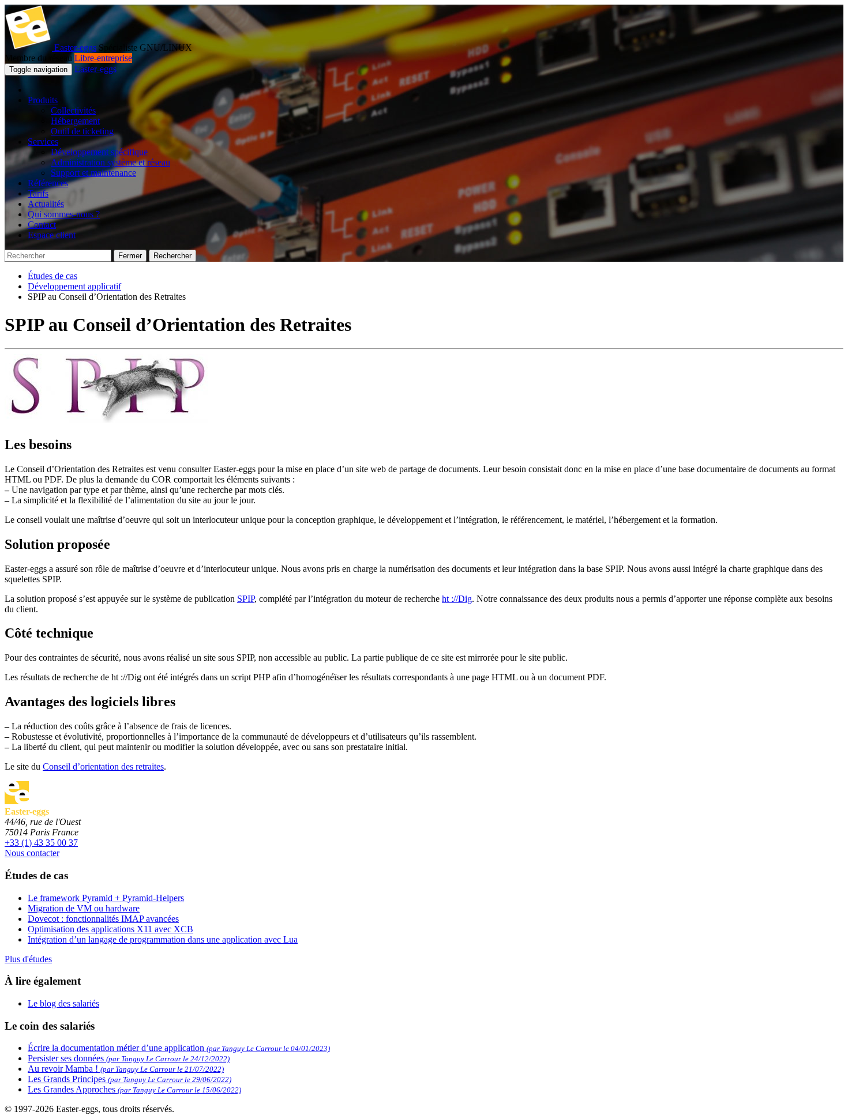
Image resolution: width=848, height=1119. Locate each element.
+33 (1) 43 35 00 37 (41, 842)
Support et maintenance (93, 173)
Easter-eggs (74, 47)
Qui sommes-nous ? (64, 214)
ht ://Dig (457, 599)
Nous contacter (32, 853)
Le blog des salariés (63, 1003)
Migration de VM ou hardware (84, 908)
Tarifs (38, 193)
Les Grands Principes (129, 1079)
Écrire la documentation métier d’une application (179, 1048)
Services (43, 141)
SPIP (245, 599)
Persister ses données (129, 1058)
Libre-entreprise (103, 58)
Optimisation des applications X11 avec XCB (110, 929)
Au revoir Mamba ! (126, 1068)
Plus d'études (28, 959)
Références (48, 183)
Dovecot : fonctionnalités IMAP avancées (103, 919)
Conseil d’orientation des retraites (103, 766)
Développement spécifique (99, 152)
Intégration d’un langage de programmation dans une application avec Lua (163, 939)
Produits (43, 100)
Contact (42, 224)
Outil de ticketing (82, 131)
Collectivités (73, 110)
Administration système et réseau (110, 162)
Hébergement (75, 121)
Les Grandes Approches (134, 1089)
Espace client (52, 235)
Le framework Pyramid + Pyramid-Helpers (106, 898)
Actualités (46, 204)
